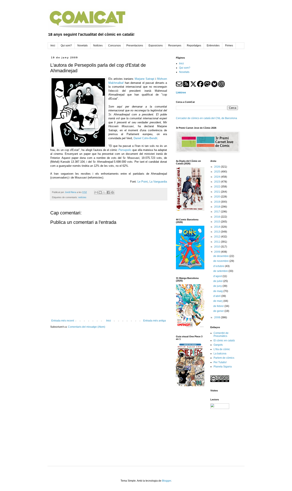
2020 (217, 196)
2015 (217, 221)
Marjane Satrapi (144, 78)
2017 (217, 211)
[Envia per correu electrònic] (96, 192)
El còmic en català (224, 340)
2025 (217, 171)
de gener (218, 311)
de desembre (221, 256)
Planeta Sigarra (223, 366)
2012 (217, 236)
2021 (217, 191)
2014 (217, 226)
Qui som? (184, 67)
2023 (217, 181)
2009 (217, 251)
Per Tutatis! (220, 362)
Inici (108, 320)
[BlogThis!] (100, 192)
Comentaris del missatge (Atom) (86, 326)
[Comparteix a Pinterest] (112, 192)
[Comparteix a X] (104, 192)
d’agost (218, 276)
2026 (217, 166)
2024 (217, 176)
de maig (218, 291)
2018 (217, 206)
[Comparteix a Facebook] (108, 192)
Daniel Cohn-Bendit (145, 138)
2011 (217, 241)
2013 (217, 231)
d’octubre (219, 266)
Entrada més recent (62, 320)
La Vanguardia (158, 181)
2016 (217, 216)
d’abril (217, 296)
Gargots (218, 344)
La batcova (220, 353)
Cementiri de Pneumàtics (221, 335)
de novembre (221, 261)
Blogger (166, 480)
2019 (217, 201)
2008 (217, 317)
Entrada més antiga (154, 320)
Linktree (181, 92)
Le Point (142, 181)
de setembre (221, 271)
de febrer (218, 306)
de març (218, 300)
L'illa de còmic (222, 349)
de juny (218, 286)
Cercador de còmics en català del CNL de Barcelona (206, 118)
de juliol (218, 281)
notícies (82, 197)
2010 (217, 246)
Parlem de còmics (224, 357)
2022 (217, 186)
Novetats (184, 72)
